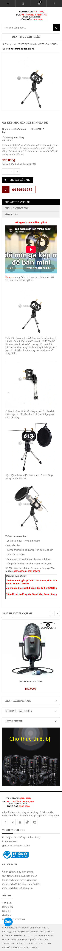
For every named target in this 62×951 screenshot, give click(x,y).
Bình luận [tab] (11, 214)
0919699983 (22, 189)
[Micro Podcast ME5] (31, 648)
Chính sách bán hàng (18, 700)
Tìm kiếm (7, 902)
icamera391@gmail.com (17, 845)
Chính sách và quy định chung (17, 871)
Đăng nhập (8, 906)
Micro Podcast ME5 (31, 681)
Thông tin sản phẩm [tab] (17, 202)
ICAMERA (33, 947)
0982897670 (34, 571)
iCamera (9, 277)
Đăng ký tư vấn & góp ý (18, 711)
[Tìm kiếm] (56, 27)
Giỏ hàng (6, 915)
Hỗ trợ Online (13, 721)
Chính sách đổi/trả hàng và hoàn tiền (21, 884)
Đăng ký (6, 911)
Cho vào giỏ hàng (20, 179)
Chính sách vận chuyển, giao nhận (19, 879)
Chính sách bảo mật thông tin (17, 888)
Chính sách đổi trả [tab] (16, 208)
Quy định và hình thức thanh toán (19, 875)
